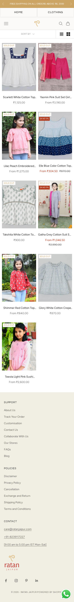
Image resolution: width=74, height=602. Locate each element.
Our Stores (11, 443)
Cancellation (11, 489)
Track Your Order (14, 416)
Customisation (13, 423)
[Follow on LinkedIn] (37, 581)
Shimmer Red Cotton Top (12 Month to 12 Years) (19, 308)
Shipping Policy (13, 502)
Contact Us (11, 430)
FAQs (7, 449)
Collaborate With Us (16, 436)
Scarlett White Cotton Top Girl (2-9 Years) (19, 98)
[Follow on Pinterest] (26, 581)
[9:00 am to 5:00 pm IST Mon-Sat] (25, 544)
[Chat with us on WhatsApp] (66, 594)
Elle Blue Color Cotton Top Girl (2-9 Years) (55, 166)
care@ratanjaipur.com (18, 529)
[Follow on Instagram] (16, 581)
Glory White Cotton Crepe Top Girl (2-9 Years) (55, 308)
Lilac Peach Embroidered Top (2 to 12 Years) (19, 166)
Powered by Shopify (50, 592)
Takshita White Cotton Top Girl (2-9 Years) (19, 235)
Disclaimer (10, 476)
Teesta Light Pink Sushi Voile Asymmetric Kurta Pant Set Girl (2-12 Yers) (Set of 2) (19, 377)
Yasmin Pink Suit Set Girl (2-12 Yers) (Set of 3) (55, 98)
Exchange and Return (17, 496)
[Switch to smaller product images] (68, 34)
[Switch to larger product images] (61, 34)
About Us (9, 410)
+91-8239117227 (14, 537)
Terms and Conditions (17, 509)
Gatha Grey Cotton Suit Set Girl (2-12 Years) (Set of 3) (55, 235)
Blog (6, 456)
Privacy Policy (12, 482)
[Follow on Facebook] (6, 581)
